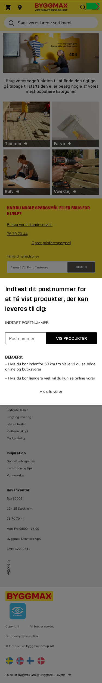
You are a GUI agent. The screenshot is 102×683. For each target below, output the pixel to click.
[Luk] (92, 6)
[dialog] (51, 341)
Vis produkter (71, 338)
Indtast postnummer (27, 322)
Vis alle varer (51, 391)
